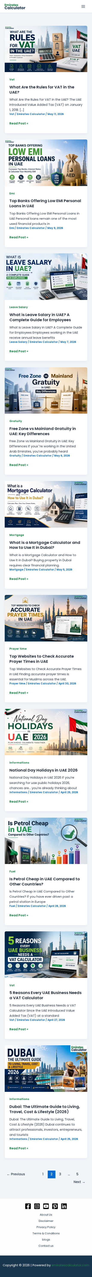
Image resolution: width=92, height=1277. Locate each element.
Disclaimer (46, 1221)
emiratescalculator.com (70, 1265)
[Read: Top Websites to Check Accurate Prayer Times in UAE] (46, 618)
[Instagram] (37, 1206)
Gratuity (15, 421)
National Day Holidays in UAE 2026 (43, 770)
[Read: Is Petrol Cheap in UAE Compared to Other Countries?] (46, 840)
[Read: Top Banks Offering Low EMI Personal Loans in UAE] (46, 162)
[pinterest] (55, 1206)
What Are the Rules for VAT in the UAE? (41, 89)
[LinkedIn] (64, 1206)
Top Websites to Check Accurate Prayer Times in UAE (41, 659)
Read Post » (18, 123)
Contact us (46, 1246)
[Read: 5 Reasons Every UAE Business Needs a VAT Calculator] (46, 954)
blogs (46, 1239)
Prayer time (18, 649)
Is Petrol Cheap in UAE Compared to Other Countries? (44, 881)
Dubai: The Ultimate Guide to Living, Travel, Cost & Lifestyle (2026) (44, 1109)
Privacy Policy (46, 1227)
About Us (46, 1214)
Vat (12, 79)
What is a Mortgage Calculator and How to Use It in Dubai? (44, 545)
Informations (19, 762)
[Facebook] (28, 1206)
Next (79, 1182)
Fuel (12, 871)
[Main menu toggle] (83, 6)
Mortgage (16, 535)
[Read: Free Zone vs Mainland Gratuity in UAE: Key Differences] (46, 390)
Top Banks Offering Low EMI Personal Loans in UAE (45, 203)
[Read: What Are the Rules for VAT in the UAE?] (46, 49)
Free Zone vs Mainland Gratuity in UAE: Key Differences (42, 431)
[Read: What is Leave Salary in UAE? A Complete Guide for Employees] (46, 276)
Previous (16, 1174)
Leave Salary (18, 307)
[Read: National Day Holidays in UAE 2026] (46, 732)
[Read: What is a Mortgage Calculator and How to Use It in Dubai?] (46, 504)
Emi (12, 193)
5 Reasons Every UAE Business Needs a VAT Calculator (45, 995)
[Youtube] (46, 1206)
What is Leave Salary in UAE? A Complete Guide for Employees (40, 317)
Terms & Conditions (46, 1233)
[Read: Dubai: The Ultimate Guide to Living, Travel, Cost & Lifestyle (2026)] (46, 1068)
